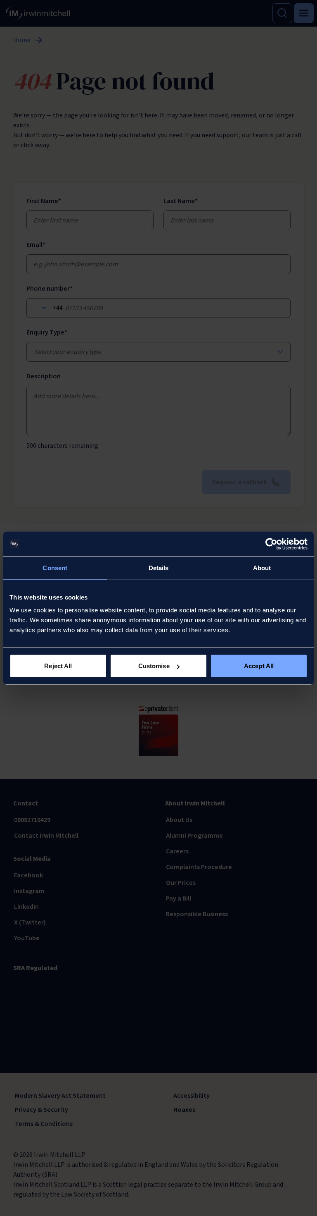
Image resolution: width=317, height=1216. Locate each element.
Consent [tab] (55, 567)
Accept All (259, 665)
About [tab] (262, 567)
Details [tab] (159, 567)
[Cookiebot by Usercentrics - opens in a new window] (271, 544)
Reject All (58, 665)
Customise (154, 665)
